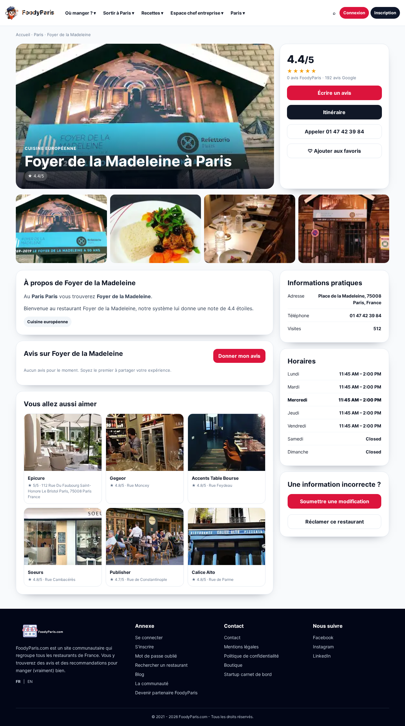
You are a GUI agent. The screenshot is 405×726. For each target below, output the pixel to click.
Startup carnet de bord (248, 674)
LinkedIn (322, 656)
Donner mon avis (239, 356)
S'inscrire (144, 646)
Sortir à (118, 13)
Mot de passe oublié (156, 656)
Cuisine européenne (47, 321)
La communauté (151, 683)
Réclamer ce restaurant (334, 521)
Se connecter (149, 637)
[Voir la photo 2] (155, 229)
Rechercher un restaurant (161, 665)
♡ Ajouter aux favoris (334, 151)
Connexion (354, 12)
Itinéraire (334, 112)
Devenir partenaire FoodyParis (166, 692)
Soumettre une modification (334, 501)
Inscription (385, 12)
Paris (38, 34)
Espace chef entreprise (197, 13)
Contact (232, 637)
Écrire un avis (334, 93)
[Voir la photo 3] (249, 229)
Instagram (323, 646)
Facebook (323, 637)
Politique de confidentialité (251, 656)
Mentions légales (241, 646)
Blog (139, 674)
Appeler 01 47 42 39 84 (334, 131)
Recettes (152, 13)
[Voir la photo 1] (61, 229)
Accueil (23, 34)
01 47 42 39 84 (365, 315)
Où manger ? (80, 13)
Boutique (233, 665)
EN (30, 681)
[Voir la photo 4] (343, 229)
